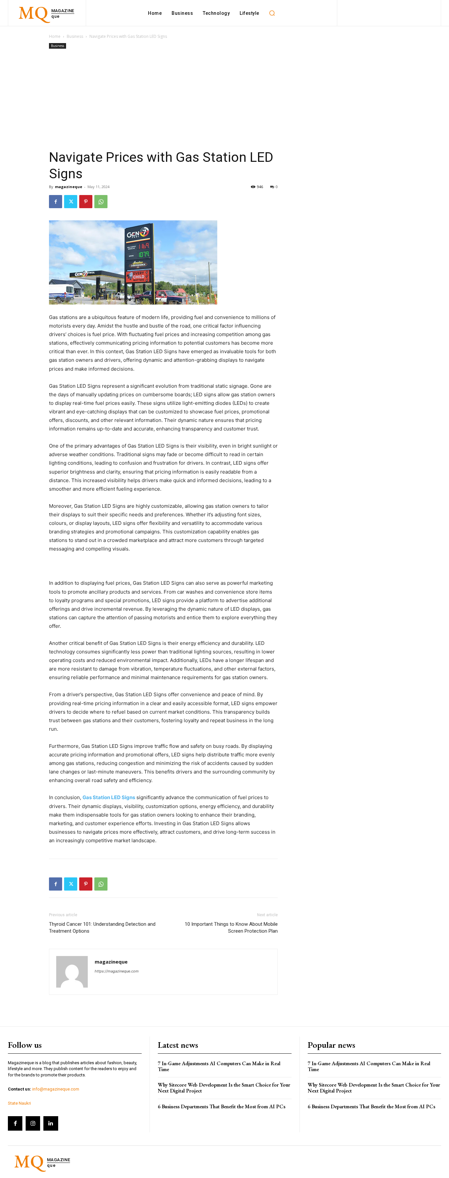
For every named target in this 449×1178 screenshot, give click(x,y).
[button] (272, 13)
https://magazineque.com (117, 971)
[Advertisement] (163, 100)
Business (75, 36)
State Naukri (19, 1103)
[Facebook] (55, 201)
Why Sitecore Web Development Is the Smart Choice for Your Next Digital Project (224, 1087)
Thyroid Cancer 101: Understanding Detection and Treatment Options (102, 927)
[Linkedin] (50, 1123)
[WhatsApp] (100, 201)
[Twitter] (70, 201)
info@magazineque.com (55, 1089)
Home (54, 36)
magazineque (68, 186)
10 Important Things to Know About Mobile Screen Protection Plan (231, 927)
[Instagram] (33, 1123)
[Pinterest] (85, 201)
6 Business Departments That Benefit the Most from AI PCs (221, 1106)
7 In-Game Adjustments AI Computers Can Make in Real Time (219, 1066)
